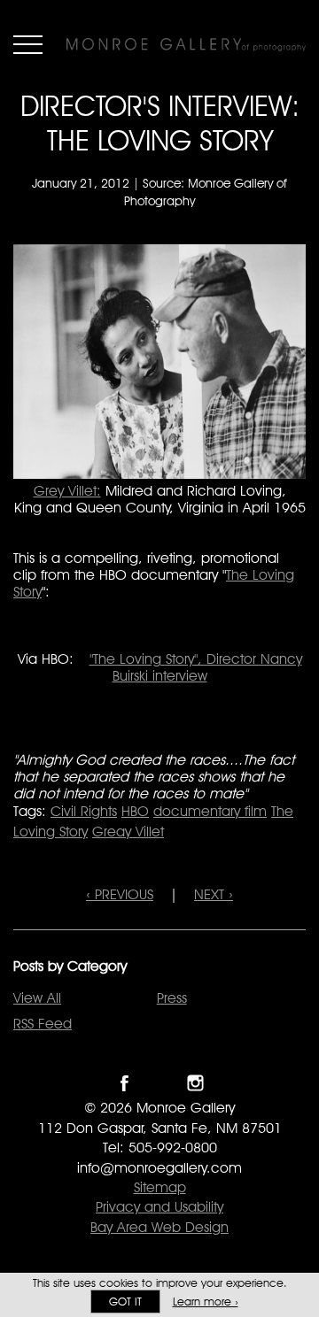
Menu (28, 44)
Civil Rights (84, 811)
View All (37, 998)
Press (172, 998)
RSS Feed (42, 1023)
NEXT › (213, 894)
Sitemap (160, 1187)
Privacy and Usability (159, 1206)
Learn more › (205, 1301)
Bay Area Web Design (159, 1227)
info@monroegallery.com (159, 1167)
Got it (125, 1301)
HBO (135, 811)
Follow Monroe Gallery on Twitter (159, 1082)
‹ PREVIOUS (119, 894)
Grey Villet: (67, 490)
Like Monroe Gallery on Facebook (124, 1082)
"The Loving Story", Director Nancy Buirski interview (195, 667)
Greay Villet (128, 831)
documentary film (210, 811)
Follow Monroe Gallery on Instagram (195, 1082)
